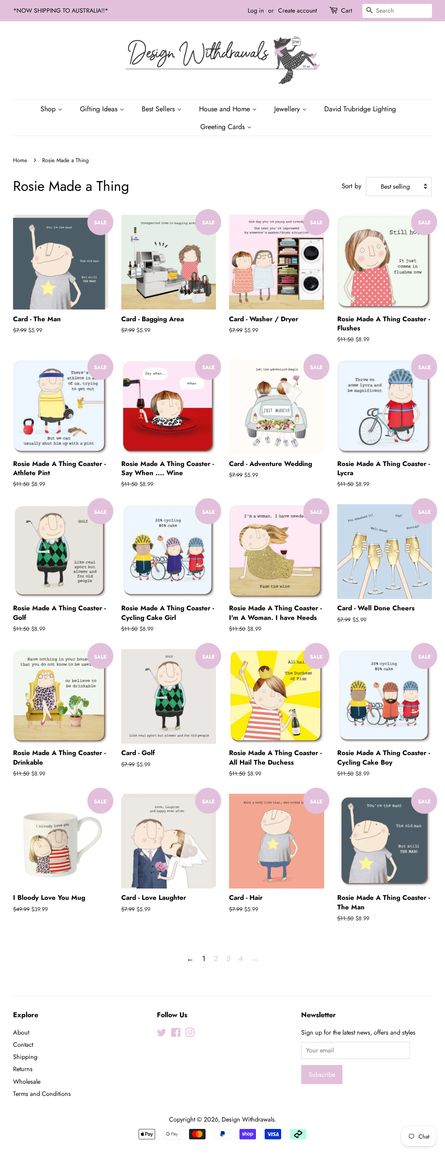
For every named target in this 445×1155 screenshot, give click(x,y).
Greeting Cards (223, 127)
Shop (49, 109)
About (21, 1032)
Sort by (352, 186)
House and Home (225, 109)
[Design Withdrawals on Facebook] (176, 1034)
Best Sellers (159, 109)
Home (20, 160)
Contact (23, 1044)
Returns (23, 1069)
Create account (297, 10)
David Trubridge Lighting (360, 109)
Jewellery (288, 109)
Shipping (25, 1056)
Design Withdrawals (248, 1119)
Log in (256, 10)
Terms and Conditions (42, 1093)
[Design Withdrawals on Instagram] (190, 1034)
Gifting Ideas (100, 109)
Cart (346, 10)
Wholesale (26, 1081)
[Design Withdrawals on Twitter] (161, 1034)
